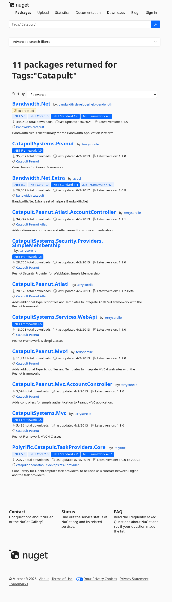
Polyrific (119, 448)
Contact (17, 511)
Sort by (18, 93)
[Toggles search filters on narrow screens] (155, 42)
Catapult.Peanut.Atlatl (40, 284)
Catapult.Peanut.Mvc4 (40, 351)
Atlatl (43, 224)
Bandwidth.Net (31, 103)
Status (68, 511)
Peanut (34, 161)
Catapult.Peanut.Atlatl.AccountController (64, 212)
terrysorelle (90, 144)
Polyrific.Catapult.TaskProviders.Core (59, 447)
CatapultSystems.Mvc (39, 413)
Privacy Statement (134, 578)
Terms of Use (62, 578)
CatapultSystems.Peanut (43, 143)
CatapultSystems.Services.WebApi (54, 317)
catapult (38, 127)
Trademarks (18, 584)
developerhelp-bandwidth (93, 104)
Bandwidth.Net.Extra (38, 177)
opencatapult (38, 465)
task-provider (69, 465)
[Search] (155, 24)
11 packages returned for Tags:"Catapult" (64, 70)
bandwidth (67, 104)
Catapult (22, 161)
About (44, 578)
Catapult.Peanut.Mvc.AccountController (62, 384)
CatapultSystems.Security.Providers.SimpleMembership (57, 243)
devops (53, 465)
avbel (77, 178)
